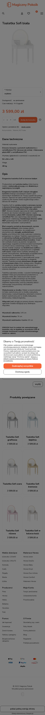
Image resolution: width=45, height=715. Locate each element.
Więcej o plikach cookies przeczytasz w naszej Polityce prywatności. (20, 359)
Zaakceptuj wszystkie (22, 366)
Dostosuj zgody (22, 371)
